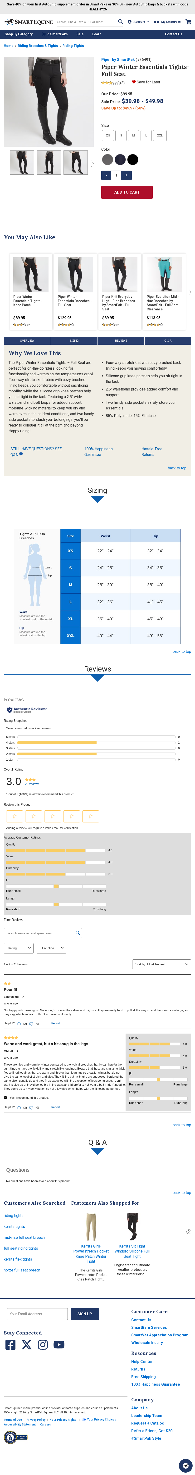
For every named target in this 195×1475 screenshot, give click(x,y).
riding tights (14, 1215)
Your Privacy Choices (101, 1419)
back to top (177, 468)
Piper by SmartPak (118, 59)
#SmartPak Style (146, 1438)
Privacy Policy (35, 1419)
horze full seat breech (22, 1270)
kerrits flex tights (18, 1259)
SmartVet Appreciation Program (159, 1335)
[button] (120, 22)
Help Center (142, 1361)
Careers (45, 1424)
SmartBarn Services (149, 1327)
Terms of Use (13, 1419)
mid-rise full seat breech (24, 1237)
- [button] (106, 175)
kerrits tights (14, 1226)
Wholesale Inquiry (147, 1342)
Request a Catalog (147, 1423)
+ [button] (126, 175)
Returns (138, 1369)
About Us (139, 1408)
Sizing (74, 340)
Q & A (167, 340)
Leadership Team (146, 1415)
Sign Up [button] (85, 1314)
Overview (27, 340)
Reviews (121, 340)
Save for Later (148, 82)
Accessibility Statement (20, 1424)
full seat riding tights (21, 1248)
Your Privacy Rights (63, 1419)
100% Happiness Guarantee (98, 452)
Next (188, 1231)
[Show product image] (49, 101)
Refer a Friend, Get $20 (151, 1431)
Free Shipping (143, 1377)
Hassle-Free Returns (151, 452)
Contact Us (141, 1320)
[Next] (91, 163)
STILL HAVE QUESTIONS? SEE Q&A (36, 452)
